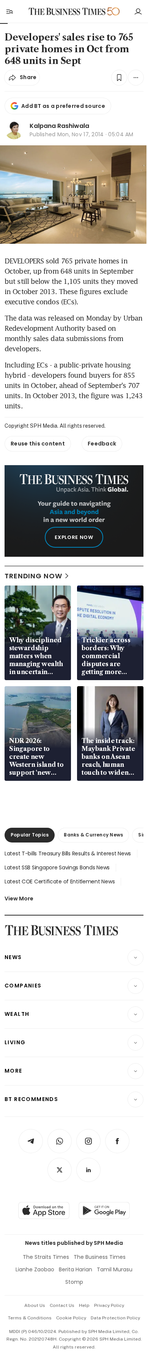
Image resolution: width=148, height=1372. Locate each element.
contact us (62, 1305)
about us (34, 1305)
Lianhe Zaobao (35, 1269)
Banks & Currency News (93, 835)
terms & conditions (30, 1318)
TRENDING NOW (33, 576)
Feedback (102, 443)
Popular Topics (30, 835)
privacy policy (109, 1305)
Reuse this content (38, 443)
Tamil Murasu (114, 1269)
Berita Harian (75, 1269)
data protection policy (115, 1318)
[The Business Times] (67, 12)
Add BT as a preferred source (63, 106)
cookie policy (71, 1318)
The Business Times (100, 1257)
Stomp (74, 1282)
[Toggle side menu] (9, 11)
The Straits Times (46, 1257)
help (84, 1305)
